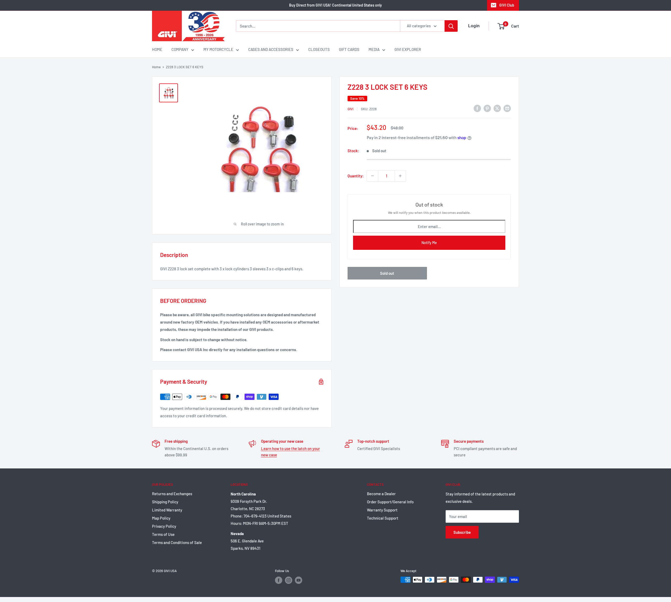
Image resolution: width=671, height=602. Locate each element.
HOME (157, 49)
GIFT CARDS (349, 49)
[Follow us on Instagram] (288, 580)
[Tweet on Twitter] (497, 108)
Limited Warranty (167, 510)
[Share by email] (507, 108)
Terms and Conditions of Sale (177, 542)
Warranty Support (382, 510)
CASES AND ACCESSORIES (270, 49)
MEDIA (374, 49)
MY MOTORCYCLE (218, 49)
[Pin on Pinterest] (487, 108)
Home (156, 67)
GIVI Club (506, 5)
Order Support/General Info (390, 501)
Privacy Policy (164, 526)
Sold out (387, 273)
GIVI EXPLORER (407, 49)
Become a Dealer (381, 493)
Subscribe (462, 532)
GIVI (350, 109)
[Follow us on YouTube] (298, 580)
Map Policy (161, 518)
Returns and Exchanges (172, 493)
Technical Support (382, 518)
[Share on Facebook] (477, 108)
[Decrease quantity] (372, 175)
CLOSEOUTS (319, 49)
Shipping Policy (165, 501)
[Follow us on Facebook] (278, 580)
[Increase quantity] (400, 175)
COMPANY (179, 49)
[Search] (451, 26)
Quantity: (356, 175)
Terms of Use (163, 534)
